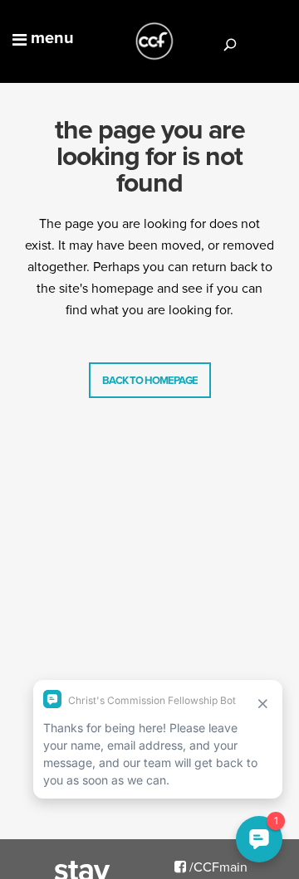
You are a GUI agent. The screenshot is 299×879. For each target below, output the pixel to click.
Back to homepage (150, 380)
